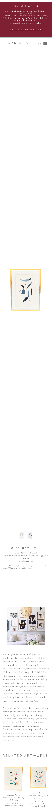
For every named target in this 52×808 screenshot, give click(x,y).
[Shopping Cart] (39, 43)
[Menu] (45, 43)
